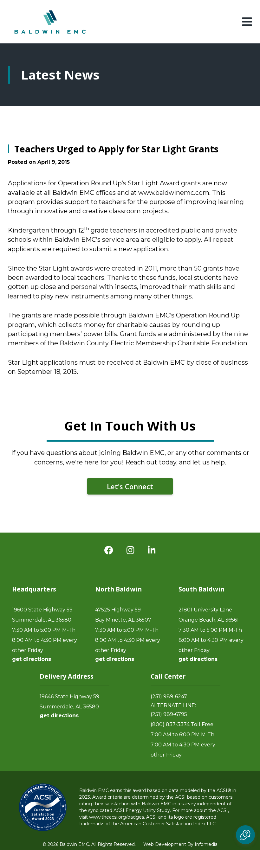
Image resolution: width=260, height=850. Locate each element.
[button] (245, 835)
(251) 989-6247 (169, 696)
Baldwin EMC (51, 21)
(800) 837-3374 (170, 724)
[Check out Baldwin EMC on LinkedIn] (152, 550)
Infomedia (206, 844)
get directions (31, 659)
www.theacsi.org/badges (116, 817)
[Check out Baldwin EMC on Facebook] (108, 550)
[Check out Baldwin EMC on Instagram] (130, 550)
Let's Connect (130, 486)
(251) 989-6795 (169, 714)
